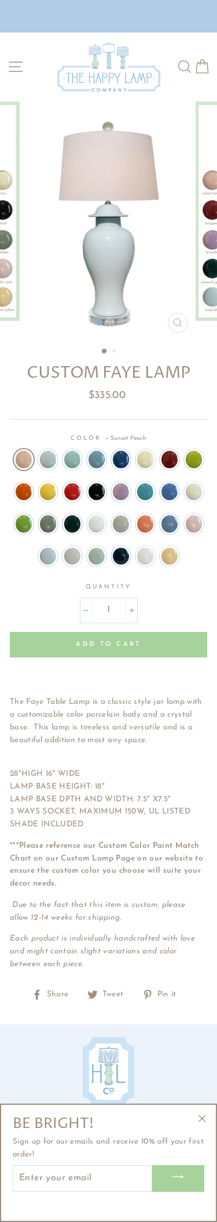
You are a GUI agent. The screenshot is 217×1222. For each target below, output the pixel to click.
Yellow (48, 492)
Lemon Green (194, 459)
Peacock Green (72, 524)
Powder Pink (194, 524)
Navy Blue (121, 459)
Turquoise (145, 492)
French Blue (169, 524)
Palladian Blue (48, 459)
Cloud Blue (48, 556)
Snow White (145, 556)
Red (72, 492)
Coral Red (145, 524)
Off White (96, 524)
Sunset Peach (24, 459)
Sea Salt (72, 556)
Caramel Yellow (169, 556)
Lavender (121, 492)
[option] (109, 220)
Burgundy (169, 459)
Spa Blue (72, 459)
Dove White (194, 492)
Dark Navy (121, 556)
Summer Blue (169, 492)
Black (96, 492)
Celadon (48, 524)
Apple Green (24, 524)
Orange (24, 492)
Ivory (145, 459)
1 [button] (105, 352)
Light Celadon (96, 556)
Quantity (108, 587)
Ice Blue (96, 459)
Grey (121, 524)
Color (108, 438)
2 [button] (115, 352)
